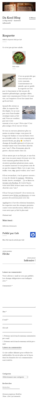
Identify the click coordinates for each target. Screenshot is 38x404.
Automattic (17, 396)
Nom (4, 312)
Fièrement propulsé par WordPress (11, 394)
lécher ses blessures (21, 195)
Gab (20, 39)
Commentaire (7, 286)
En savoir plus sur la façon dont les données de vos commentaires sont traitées (17, 357)
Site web (5, 328)
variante (21, 178)
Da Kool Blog (11, 17)
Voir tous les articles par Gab (15, 240)
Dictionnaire (13, 226)
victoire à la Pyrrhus (10, 183)
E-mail (5, 320)
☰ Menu (32, 18)
